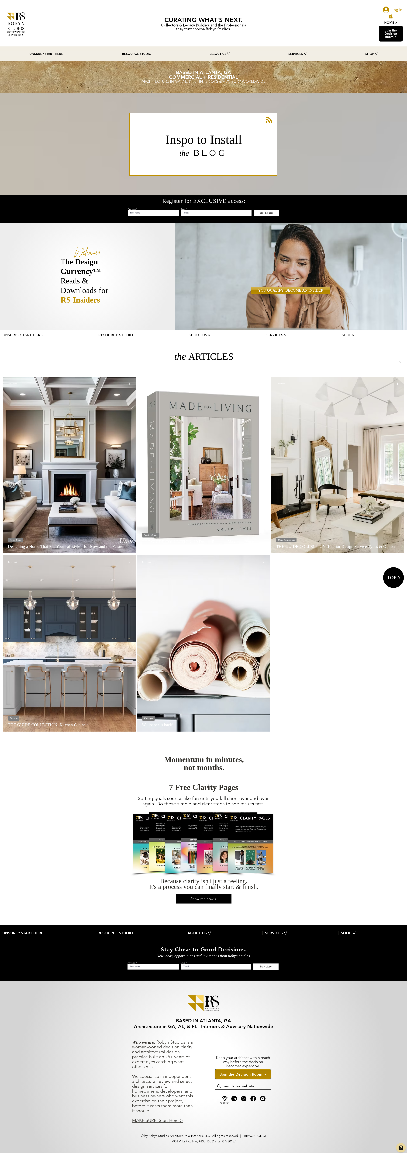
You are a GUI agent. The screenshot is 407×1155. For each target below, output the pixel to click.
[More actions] (130, 384)
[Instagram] (243, 1098)
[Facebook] (253, 1098)
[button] (391, 16)
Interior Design (151, 535)
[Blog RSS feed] (269, 120)
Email (183, 209)
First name (132, 209)
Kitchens (13, 718)
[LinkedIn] (234, 1098)
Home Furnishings (286, 540)
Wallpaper (148, 718)
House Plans (15, 540)
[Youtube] (263, 1098)
